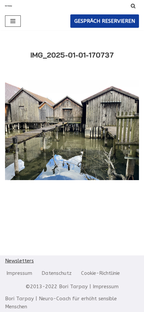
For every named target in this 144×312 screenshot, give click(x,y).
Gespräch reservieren (104, 21)
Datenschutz (57, 273)
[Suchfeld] (133, 5)
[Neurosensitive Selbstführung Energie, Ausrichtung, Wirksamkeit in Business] (8, 6)
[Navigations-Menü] (13, 21)
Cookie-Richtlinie (100, 273)
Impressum (19, 273)
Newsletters (19, 261)
